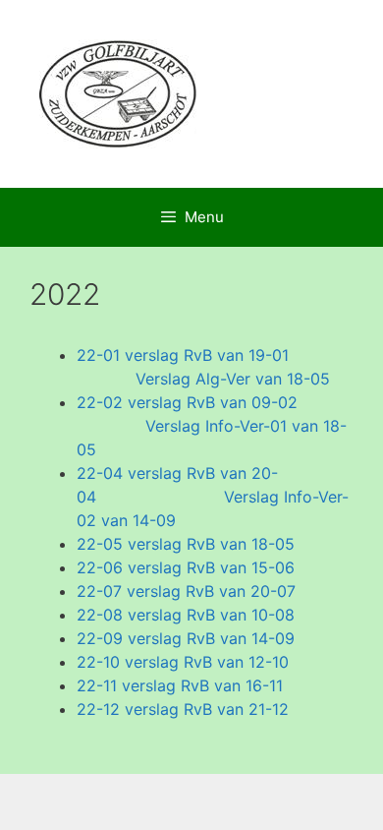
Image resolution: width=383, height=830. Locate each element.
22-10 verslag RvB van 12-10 (183, 662)
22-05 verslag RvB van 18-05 (186, 544)
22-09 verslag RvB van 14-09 (186, 638)
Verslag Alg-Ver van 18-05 (233, 378)
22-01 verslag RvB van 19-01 (183, 355)
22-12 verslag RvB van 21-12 (183, 709)
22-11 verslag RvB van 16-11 (180, 685)
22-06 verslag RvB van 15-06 (186, 567)
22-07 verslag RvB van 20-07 (186, 591)
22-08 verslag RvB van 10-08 (186, 614)
